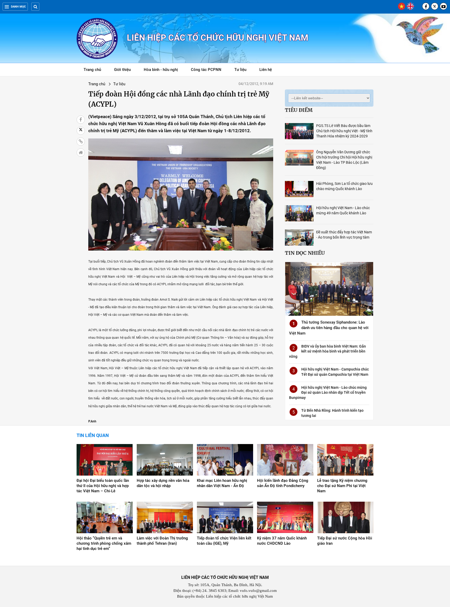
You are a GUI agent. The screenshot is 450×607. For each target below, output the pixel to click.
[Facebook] (425, 6)
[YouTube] (443, 6)
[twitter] (434, 6)
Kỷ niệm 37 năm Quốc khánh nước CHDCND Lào (282, 541)
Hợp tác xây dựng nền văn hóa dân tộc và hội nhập (163, 483)
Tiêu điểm (298, 110)
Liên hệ (265, 69)
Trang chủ (92, 69)
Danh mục (18, 6)
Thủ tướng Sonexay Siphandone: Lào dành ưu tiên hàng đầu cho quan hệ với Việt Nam (328, 328)
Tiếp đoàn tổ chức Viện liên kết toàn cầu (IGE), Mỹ (224, 541)
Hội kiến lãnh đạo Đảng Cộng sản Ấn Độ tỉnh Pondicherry (282, 483)
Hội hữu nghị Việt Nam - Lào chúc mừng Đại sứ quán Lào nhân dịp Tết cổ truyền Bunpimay (328, 392)
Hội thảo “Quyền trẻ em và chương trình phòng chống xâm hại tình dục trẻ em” (104, 543)
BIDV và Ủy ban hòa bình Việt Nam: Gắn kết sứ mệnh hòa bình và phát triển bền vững (327, 351)
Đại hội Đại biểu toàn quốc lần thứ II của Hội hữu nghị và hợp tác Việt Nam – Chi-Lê (103, 485)
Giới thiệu (122, 69)
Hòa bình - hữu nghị (161, 69)
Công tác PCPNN (206, 69)
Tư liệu (243, 70)
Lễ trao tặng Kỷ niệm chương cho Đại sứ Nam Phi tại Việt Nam (342, 485)
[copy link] (81, 141)
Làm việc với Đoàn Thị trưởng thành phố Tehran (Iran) (162, 541)
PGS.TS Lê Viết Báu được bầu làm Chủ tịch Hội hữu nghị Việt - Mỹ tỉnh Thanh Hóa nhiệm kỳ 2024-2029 (344, 131)
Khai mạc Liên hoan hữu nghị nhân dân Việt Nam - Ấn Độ (222, 483)
